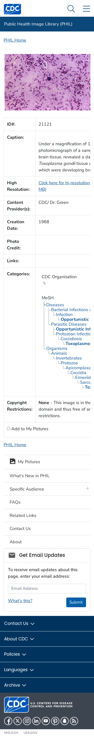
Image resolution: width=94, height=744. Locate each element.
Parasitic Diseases (69, 324)
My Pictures (27, 462)
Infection (64, 314)
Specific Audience (27, 489)
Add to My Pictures (29, 429)
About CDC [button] (16, 639)
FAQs (15, 502)
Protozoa (69, 363)
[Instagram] (27, 721)
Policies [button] (12, 654)
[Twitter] (17, 721)
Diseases (55, 305)
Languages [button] (16, 670)
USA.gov (31, 732)
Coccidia (78, 373)
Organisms (56, 348)
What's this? (20, 601)
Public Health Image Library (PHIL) (38, 24)
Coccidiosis (71, 339)
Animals (59, 353)
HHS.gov (11, 732)
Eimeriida (84, 377)
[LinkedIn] (36, 721)
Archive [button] (12, 685)
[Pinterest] (55, 721)
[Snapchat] (64, 721)
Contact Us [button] (17, 623)
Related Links (23, 515)
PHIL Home (15, 40)
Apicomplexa (78, 368)
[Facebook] (8, 721)
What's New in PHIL (30, 476)
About (16, 542)
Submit (76, 602)
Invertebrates (69, 358)
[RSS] (74, 721)
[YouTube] (46, 721)
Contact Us (20, 528)
